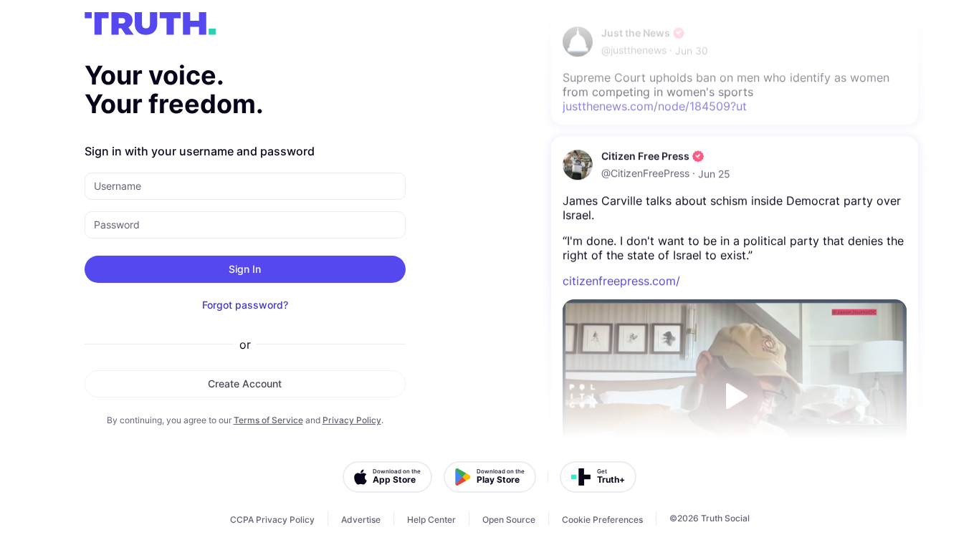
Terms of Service (268, 420)
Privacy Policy (352, 420)
